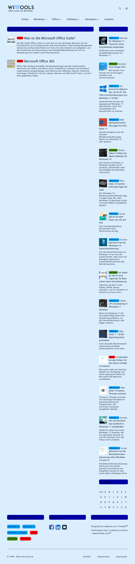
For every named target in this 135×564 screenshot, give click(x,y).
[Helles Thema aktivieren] (126, 8)
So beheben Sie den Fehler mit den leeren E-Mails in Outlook (113, 361)
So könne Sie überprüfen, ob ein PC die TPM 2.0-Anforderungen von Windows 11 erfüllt (113, 92)
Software (72, 19)
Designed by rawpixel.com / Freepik (108, 526)
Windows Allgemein (17, 533)
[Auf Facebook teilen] (51, 527)
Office (55, 19)
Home (25, 19)
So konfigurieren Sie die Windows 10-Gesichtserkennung (113, 244)
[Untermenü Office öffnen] (60, 19)
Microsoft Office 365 (39, 61)
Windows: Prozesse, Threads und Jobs (117, 390)
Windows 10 (28, 527)
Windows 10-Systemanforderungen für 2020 (113, 185)
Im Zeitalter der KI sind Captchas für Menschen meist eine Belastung (113, 277)
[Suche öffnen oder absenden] (120, 8)
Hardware (91, 19)
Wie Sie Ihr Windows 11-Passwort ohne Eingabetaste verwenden (113, 42)
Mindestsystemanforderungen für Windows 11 (113, 124)
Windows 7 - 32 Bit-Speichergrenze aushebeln (111, 336)
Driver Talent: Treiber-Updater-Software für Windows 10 (113, 155)
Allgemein (42, 29)
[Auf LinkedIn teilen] (58, 527)
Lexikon (109, 19)
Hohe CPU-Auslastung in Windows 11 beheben (113, 305)
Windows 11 (13, 527)
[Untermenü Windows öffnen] (46, 19)
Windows (39, 19)
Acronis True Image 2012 (117, 65)
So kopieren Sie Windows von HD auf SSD (112, 218)
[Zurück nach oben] (129, 558)
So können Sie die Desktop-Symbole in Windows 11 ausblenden (113, 422)
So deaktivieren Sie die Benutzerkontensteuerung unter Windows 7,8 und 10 (113, 454)
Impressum (121, 556)
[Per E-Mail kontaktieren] (64, 527)
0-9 (101, 491)
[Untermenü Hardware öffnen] (98, 19)
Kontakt (87, 556)
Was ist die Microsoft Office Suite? (49, 38)
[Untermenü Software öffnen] (78, 19)
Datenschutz (103, 556)
